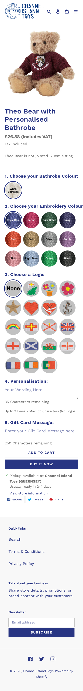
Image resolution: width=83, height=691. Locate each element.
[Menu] (75, 11)
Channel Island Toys (38, 671)
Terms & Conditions (26, 551)
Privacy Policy (21, 563)
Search (15, 539)
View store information (29, 493)
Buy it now (41, 464)
